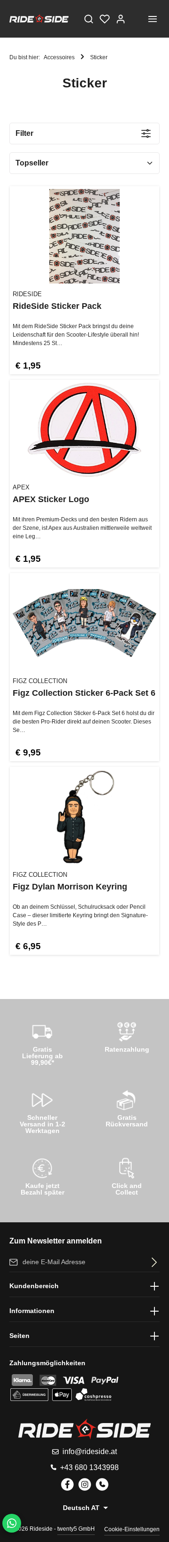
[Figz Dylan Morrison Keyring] (84, 817)
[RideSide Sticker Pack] (84, 236)
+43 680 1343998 (89, 1467)
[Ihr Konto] (121, 18)
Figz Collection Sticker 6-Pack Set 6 (84, 693)
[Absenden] (152, 1261)
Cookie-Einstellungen (132, 1529)
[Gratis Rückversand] (126, 1107)
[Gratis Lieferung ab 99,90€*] (42, 1042)
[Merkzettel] (105, 18)
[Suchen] (89, 18)
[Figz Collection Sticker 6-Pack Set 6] (84, 623)
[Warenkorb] (137, 18)
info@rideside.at (89, 1451)
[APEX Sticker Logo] (84, 430)
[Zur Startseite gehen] (39, 19)
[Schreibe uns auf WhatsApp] (11, 1523)
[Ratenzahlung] (126, 1039)
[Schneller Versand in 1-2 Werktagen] (42, 1110)
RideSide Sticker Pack (57, 306)
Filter (24, 133)
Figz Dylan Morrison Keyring (70, 886)
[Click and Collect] (126, 1175)
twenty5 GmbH (76, 1529)
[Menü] (153, 18)
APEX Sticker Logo (51, 499)
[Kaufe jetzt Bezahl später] (42, 1175)
